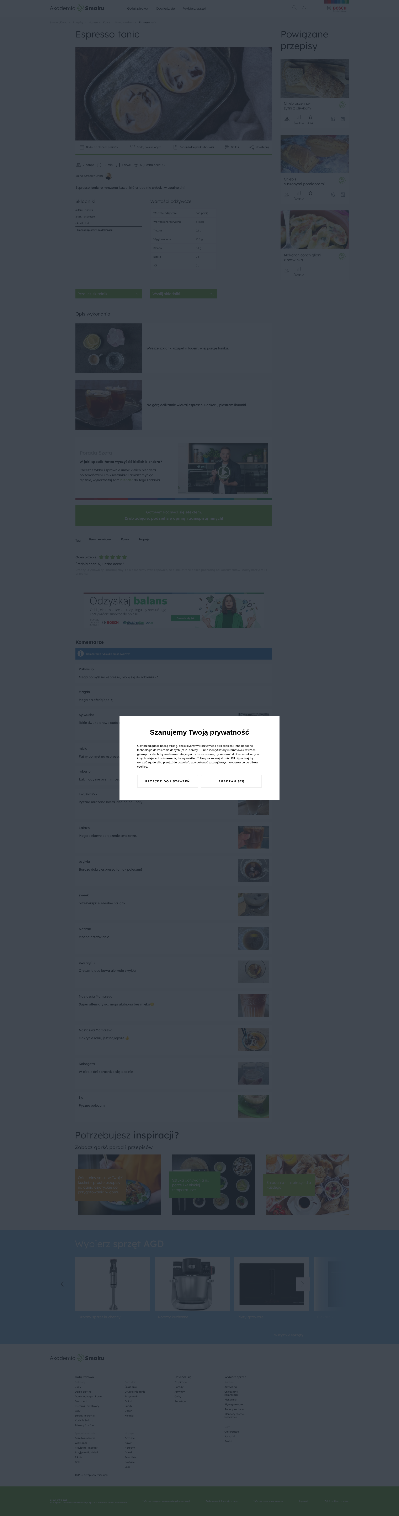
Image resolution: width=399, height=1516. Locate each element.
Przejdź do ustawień (167, 781)
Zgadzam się (231, 781)
